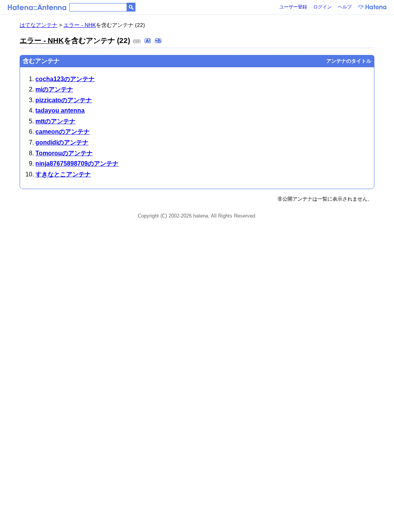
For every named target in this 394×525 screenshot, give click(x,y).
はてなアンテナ (38, 25)
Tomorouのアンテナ (64, 153)
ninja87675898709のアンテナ (77, 163)
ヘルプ (345, 7)
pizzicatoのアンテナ (63, 100)
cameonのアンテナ (62, 131)
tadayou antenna (60, 110)
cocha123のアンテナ (65, 79)
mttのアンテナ (55, 121)
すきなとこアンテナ (63, 174)
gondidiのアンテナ (61, 142)
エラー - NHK (79, 25)
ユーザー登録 (293, 7)
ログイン (322, 7)
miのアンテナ (54, 89)
